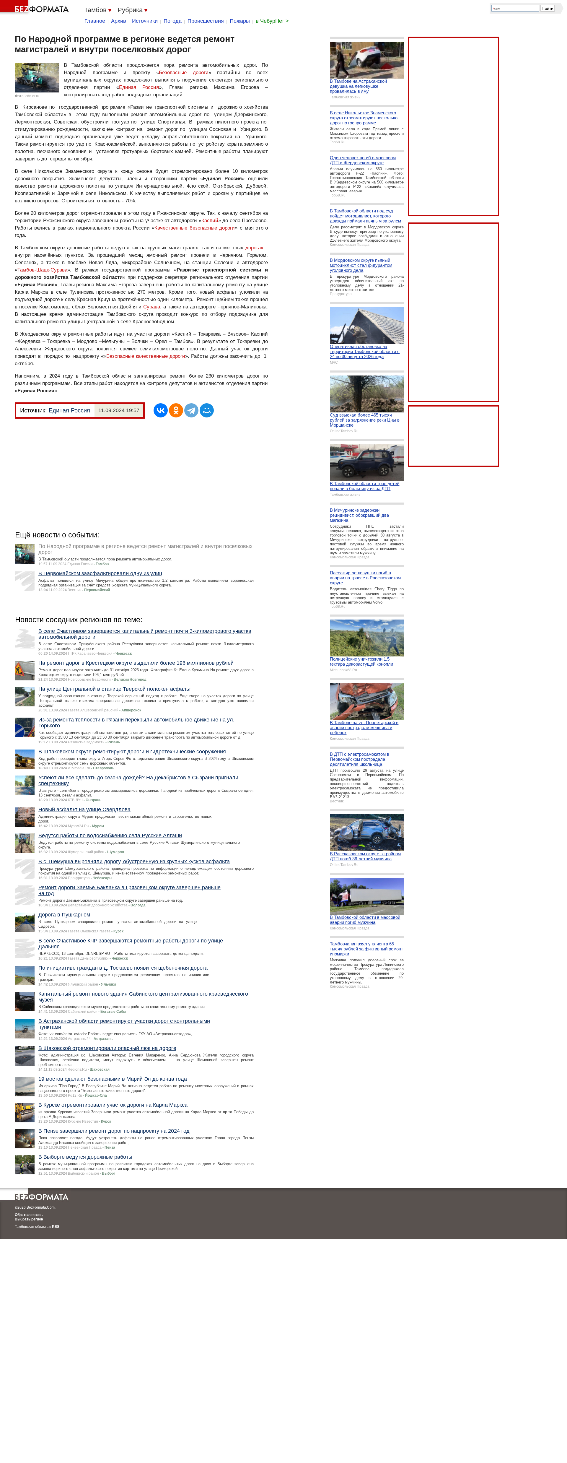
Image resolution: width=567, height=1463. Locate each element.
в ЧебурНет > (272, 21)
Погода (173, 21)
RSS (55, 1227)
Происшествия (206, 21)
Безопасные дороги (183, 72)
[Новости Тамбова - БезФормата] (35, 7)
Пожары (240, 21)
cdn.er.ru (32, 96)
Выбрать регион (29, 1219)
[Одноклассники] (176, 410)
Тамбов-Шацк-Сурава (42, 270)
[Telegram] (191, 410)
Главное (94, 21)
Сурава (151, 307)
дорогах (254, 248)
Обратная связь (29, 1215)
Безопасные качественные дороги (145, 356)
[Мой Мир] (207, 410)
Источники (145, 21)
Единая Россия (139, 87)
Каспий (209, 220)
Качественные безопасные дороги (194, 228)
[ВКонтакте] (161, 410)
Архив (118, 21)
